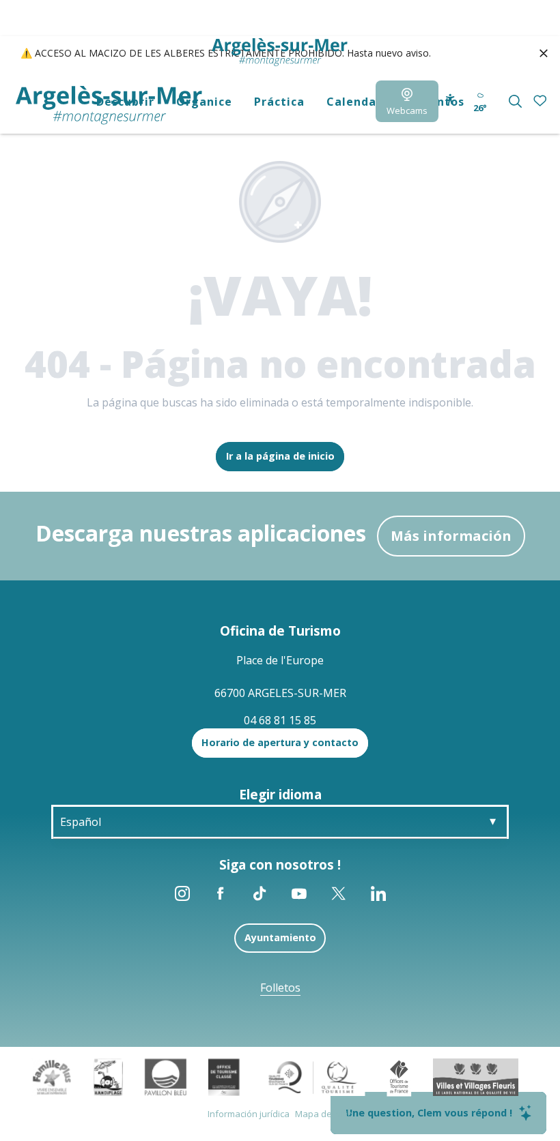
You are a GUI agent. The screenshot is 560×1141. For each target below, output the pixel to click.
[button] (515, 101)
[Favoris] (541, 101)
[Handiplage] (108, 1075)
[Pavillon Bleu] (165, 1075)
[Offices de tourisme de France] (399, 1075)
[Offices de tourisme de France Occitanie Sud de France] (313, 1075)
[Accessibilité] (450, 99)
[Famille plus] (51, 1075)
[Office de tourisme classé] (223, 1075)
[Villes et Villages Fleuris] (475, 1075)
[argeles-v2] (108, 105)
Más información (451, 536)
